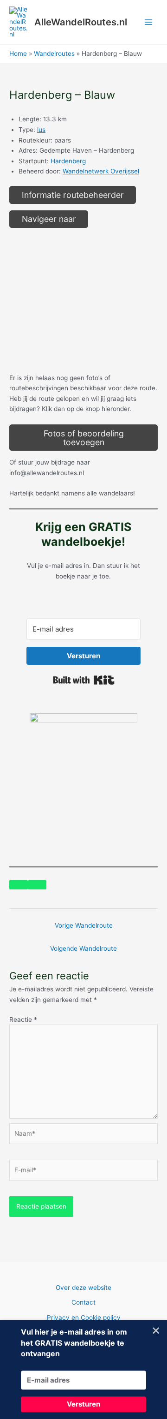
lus (41, 129)
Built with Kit (84, 680)
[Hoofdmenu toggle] (148, 22)
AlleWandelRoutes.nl (80, 22)
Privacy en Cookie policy (84, 1317)
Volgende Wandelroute (83, 948)
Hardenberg (68, 161)
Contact (83, 1302)
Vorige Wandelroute (84, 925)
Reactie (23, 1019)
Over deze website (83, 1287)
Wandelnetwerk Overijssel (101, 171)
